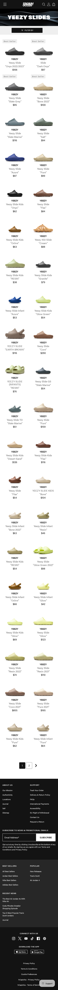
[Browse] (5, 4)
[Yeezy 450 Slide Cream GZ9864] (43, 226)
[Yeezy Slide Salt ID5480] (43, 120)
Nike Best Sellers (9, 880)
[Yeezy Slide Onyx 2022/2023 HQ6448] (14, 50)
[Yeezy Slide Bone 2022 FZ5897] (43, 85)
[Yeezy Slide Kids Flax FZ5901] (43, 442)
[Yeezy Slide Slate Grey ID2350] (14, 85)
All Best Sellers (8, 871)
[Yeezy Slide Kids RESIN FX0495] (14, 262)
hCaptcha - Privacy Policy (29, 979)
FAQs (32, 799)
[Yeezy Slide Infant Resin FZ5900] (43, 513)
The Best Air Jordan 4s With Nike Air (13, 900)
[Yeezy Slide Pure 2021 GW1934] (43, 690)
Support (34, 785)
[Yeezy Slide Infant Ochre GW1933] (14, 584)
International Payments (39, 803)
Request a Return (37, 821)
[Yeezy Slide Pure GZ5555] (43, 407)
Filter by (28, 30)
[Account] (49, 4)
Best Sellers (9, 866)
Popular (34, 866)
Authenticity (7, 794)
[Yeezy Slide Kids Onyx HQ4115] (14, 191)
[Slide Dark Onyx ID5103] (43, 50)
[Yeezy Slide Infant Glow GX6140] (43, 584)
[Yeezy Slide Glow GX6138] (43, 619)
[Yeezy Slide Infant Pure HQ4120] (43, 726)
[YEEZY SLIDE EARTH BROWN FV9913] (14, 333)
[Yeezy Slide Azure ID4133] (14, 156)
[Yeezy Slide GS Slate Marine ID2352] (43, 368)
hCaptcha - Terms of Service (29, 984)
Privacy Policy (29, 963)
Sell (3, 808)
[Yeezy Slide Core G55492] (43, 333)
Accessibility (35, 808)
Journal (5, 803)
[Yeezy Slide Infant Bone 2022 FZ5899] (14, 513)
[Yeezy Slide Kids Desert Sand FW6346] (14, 442)
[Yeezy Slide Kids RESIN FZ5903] (14, 548)
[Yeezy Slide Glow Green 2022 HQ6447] (43, 548)
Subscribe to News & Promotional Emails (25, 830)
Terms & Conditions (29, 968)
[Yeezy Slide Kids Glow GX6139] (14, 619)
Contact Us (34, 817)
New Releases (35, 871)
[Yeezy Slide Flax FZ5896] (43, 191)
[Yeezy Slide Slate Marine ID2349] (14, 120)
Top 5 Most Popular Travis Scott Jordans (13, 914)
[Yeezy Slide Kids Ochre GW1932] (14, 226)
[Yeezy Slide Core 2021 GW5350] (14, 690)
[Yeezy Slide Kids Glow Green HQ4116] (43, 297)
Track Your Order (37, 790)
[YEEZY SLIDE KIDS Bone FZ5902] (43, 478)
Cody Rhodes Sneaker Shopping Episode (11, 907)
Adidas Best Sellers (10, 884)
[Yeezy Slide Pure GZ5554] (43, 156)
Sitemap (5, 812)
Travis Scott (35, 875)
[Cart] (54, 4)
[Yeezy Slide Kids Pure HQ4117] (14, 726)
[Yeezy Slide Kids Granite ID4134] (43, 262)
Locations (6, 799)
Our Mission (7, 790)
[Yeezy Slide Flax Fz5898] (14, 478)
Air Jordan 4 (35, 880)
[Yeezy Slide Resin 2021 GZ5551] (43, 655)
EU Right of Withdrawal (39, 812)
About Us (7, 785)
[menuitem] (22, 765)
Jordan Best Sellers (10, 875)
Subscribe (46, 837)
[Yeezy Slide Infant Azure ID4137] (14, 297)
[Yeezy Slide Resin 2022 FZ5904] (14, 655)
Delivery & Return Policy (40, 794)
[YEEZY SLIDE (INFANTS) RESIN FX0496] (14, 368)
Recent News (9, 893)
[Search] (44, 4)
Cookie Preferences (29, 974)
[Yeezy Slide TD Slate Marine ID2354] (14, 407)
